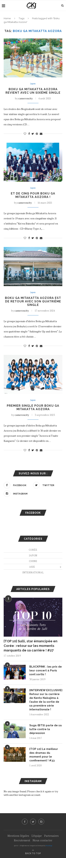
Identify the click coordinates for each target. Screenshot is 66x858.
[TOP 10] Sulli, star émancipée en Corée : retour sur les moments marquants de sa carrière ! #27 (30, 645)
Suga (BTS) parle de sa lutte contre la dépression (45, 729)
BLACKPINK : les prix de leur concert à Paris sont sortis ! (45, 670)
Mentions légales (18, 836)
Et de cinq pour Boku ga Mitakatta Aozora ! (33, 195)
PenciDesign (49, 845)
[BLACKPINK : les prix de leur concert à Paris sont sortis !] (15, 672)
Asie (32, 566)
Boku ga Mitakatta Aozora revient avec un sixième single (33, 90)
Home (7, 18)
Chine (33, 561)
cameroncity (25, 98)
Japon (33, 84)
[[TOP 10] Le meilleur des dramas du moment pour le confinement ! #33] (15, 754)
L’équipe (37, 836)
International (33, 572)
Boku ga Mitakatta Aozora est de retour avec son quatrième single (33, 301)
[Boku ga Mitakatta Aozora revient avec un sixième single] (33, 57)
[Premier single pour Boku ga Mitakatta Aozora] (33, 374)
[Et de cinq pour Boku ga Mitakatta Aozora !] (33, 162)
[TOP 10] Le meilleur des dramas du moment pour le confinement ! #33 (43, 754)
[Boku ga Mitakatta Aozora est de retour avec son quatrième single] (33, 266)
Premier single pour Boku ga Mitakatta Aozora (33, 407)
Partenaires (51, 836)
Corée (33, 549)
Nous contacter (42, 840)
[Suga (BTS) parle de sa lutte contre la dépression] (15, 731)
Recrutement (22, 840)
